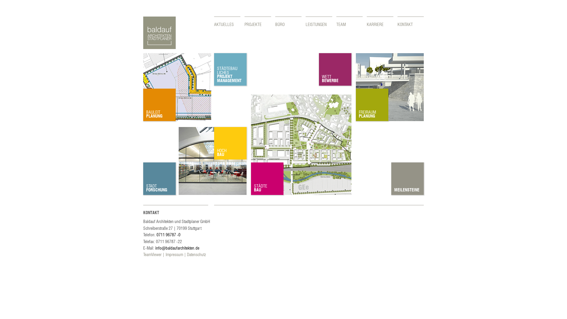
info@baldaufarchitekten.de (177, 247)
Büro (280, 24)
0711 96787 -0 (168, 234)
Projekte (253, 24)
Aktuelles (224, 24)
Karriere (375, 24)
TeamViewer (152, 254)
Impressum (174, 254)
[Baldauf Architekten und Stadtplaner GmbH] (159, 47)
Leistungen (316, 24)
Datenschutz (196, 254)
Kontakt (405, 24)
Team (341, 24)
